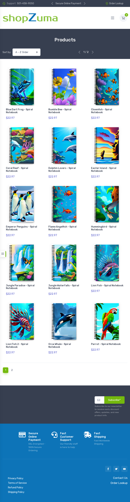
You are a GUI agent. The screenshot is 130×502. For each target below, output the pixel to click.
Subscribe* (114, 399)
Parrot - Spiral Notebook (106, 344)
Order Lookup (116, 3)
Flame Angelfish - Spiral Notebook (62, 228)
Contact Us (120, 478)
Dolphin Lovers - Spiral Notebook (62, 169)
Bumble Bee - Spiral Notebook (59, 111)
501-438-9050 (25, 3)
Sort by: (7, 52)
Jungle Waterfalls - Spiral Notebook (63, 287)
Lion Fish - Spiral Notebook (107, 285)
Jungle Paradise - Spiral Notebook (20, 287)
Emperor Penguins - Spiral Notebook (21, 228)
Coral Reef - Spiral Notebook (17, 169)
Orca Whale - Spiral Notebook (59, 345)
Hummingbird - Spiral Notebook (103, 228)
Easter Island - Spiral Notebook (103, 169)
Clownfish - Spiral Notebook (101, 111)
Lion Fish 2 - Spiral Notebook (17, 345)
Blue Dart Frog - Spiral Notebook (19, 111)
